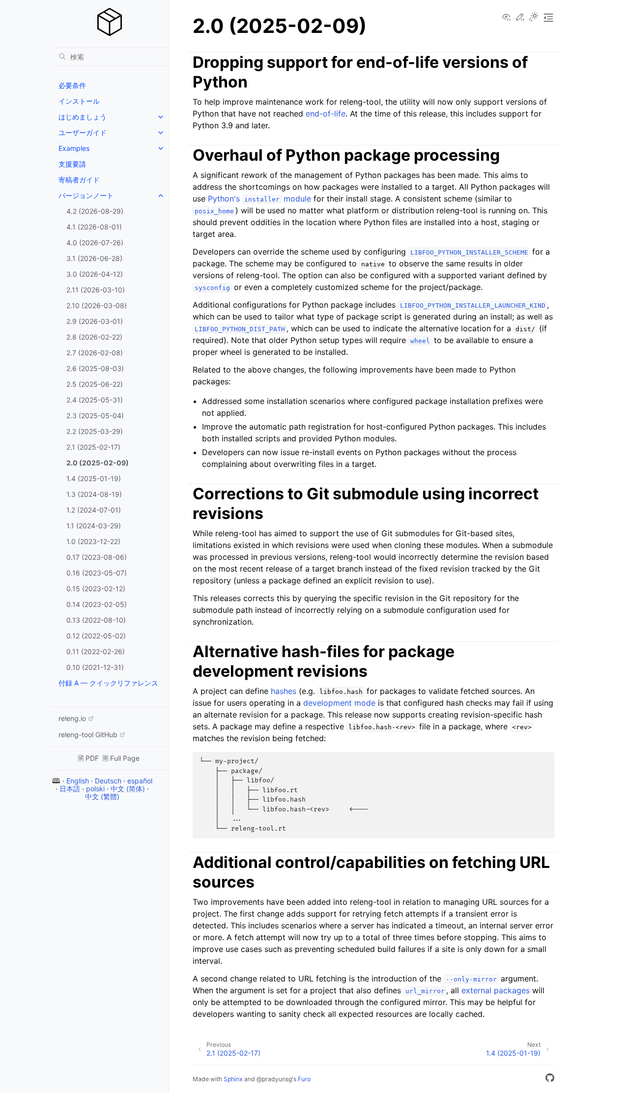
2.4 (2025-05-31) (94, 400)
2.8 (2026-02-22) (94, 337)
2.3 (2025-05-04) (95, 415)
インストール (79, 101)
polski (95, 788)
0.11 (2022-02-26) (95, 651)
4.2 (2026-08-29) (94, 211)
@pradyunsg (274, 1079)
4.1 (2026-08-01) (94, 227)
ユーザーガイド (82, 132)
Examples (73, 148)
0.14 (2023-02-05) (96, 604)
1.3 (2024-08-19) (94, 494)
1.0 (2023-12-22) (93, 541)
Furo (304, 1079)
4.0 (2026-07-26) (94, 242)
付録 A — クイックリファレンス (108, 683)
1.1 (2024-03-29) (93, 525)
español (139, 781)
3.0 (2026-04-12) (94, 274)
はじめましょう (82, 117)
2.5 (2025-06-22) (94, 384)
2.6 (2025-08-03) (95, 368)
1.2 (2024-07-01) (93, 510)
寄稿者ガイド (79, 179)
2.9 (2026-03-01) (94, 321)
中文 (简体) (128, 788)
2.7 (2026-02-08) (94, 352)
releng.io (72, 718)
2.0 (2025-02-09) (97, 463)
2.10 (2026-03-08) (96, 305)
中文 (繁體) (102, 796)
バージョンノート (86, 195)
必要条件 (72, 85)
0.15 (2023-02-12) (95, 588)
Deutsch (108, 781)
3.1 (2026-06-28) (94, 258)
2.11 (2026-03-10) (95, 290)
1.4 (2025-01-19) (93, 478)
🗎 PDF (88, 758)
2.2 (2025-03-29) (94, 431)
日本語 (69, 788)
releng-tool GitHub (87, 734)
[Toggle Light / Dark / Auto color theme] (534, 18)
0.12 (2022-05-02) (96, 636)
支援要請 (72, 164)
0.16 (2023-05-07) (96, 573)
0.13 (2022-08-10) (96, 620)
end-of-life (325, 113)
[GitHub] (549, 1079)
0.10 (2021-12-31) (95, 667)
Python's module (259, 198)
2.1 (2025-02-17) (93, 447)
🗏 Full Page (121, 758)
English (77, 781)
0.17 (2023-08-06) (96, 557)
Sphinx (233, 1079)
